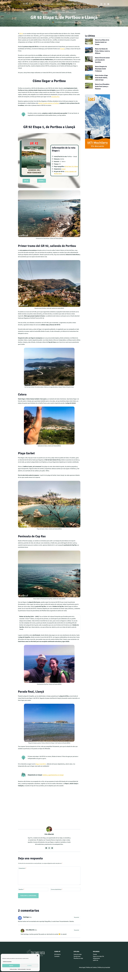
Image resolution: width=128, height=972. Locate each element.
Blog (84, 4)
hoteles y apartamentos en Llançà (53, 775)
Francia (62, 49)
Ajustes (29, 965)
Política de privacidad (22, 969)
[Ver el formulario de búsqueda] (88, 4)
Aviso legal (82, 967)
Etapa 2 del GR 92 (41, 764)
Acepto (11, 965)
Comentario (22, 868)
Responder (76, 917)
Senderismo (77, 4)
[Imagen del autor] (53, 22)
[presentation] (89, 41)
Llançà (63, 169)
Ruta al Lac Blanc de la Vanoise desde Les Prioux (102, 42)
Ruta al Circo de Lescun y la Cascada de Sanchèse (102, 60)
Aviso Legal (28, 969)
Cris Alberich (59, 22)
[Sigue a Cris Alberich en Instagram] (49, 848)
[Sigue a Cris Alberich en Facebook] (46, 848)
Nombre (21, 889)
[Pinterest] (108, 4)
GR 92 (21, 33)
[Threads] (105, 4)
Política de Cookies (13, 969)
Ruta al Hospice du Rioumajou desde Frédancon (101, 69)
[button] (37, 955)
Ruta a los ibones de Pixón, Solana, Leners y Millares (102, 51)
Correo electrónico (56, 889)
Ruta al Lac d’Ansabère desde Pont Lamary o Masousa (102, 86)
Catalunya (68, 4)
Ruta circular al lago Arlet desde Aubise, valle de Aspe (101, 77)
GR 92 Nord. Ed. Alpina (71, 166)
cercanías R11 (55, 96)
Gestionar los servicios (7, 961)
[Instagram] (101, 4)
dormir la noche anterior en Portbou (48, 103)
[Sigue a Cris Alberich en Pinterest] (52, 848)
